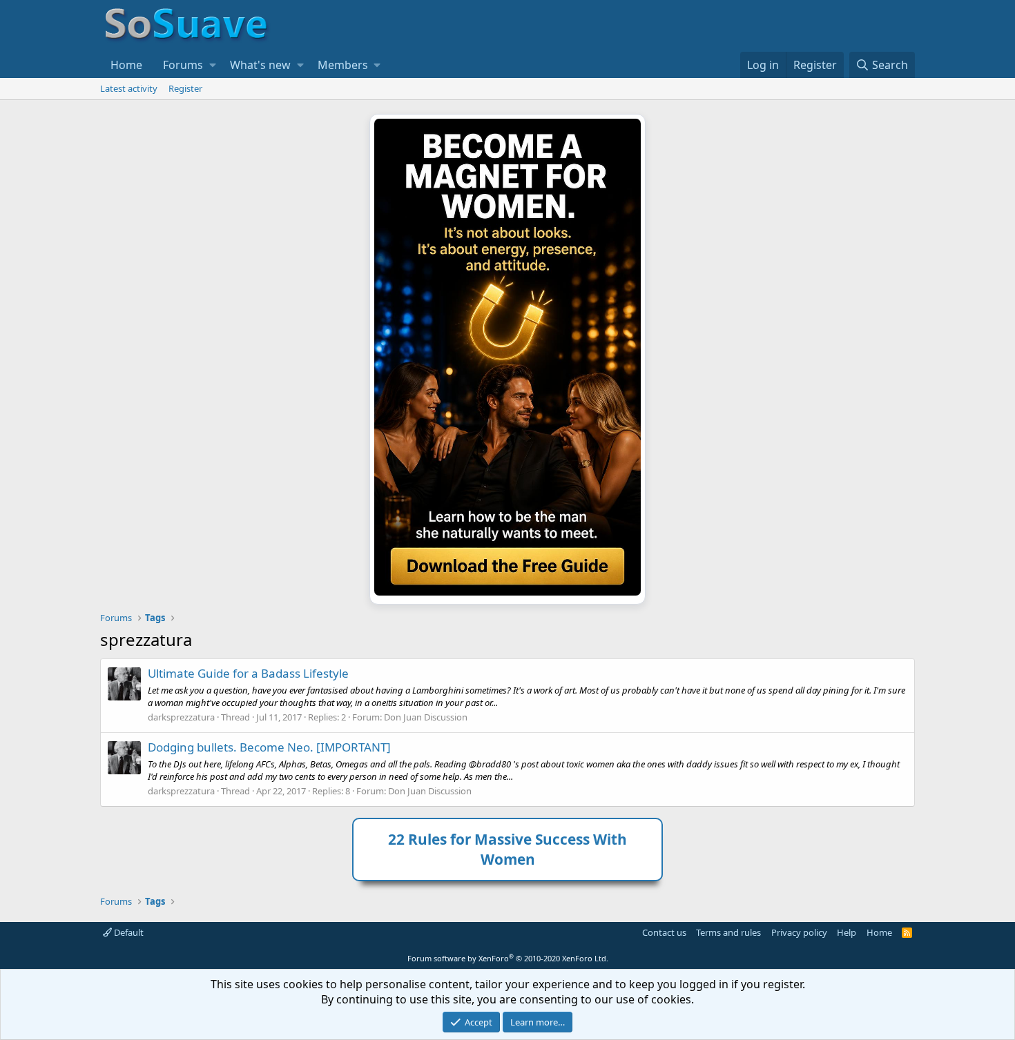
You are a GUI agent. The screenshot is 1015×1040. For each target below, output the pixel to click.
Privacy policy (799, 932)
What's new (260, 64)
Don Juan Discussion (425, 717)
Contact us (664, 932)
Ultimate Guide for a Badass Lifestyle (248, 673)
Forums (183, 64)
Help (846, 932)
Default (128, 932)
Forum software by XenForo (507, 958)
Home (126, 64)
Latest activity (128, 88)
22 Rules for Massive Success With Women (507, 849)
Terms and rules (728, 932)
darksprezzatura (181, 717)
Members (343, 64)
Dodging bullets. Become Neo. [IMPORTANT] (269, 747)
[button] (213, 65)
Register (185, 88)
